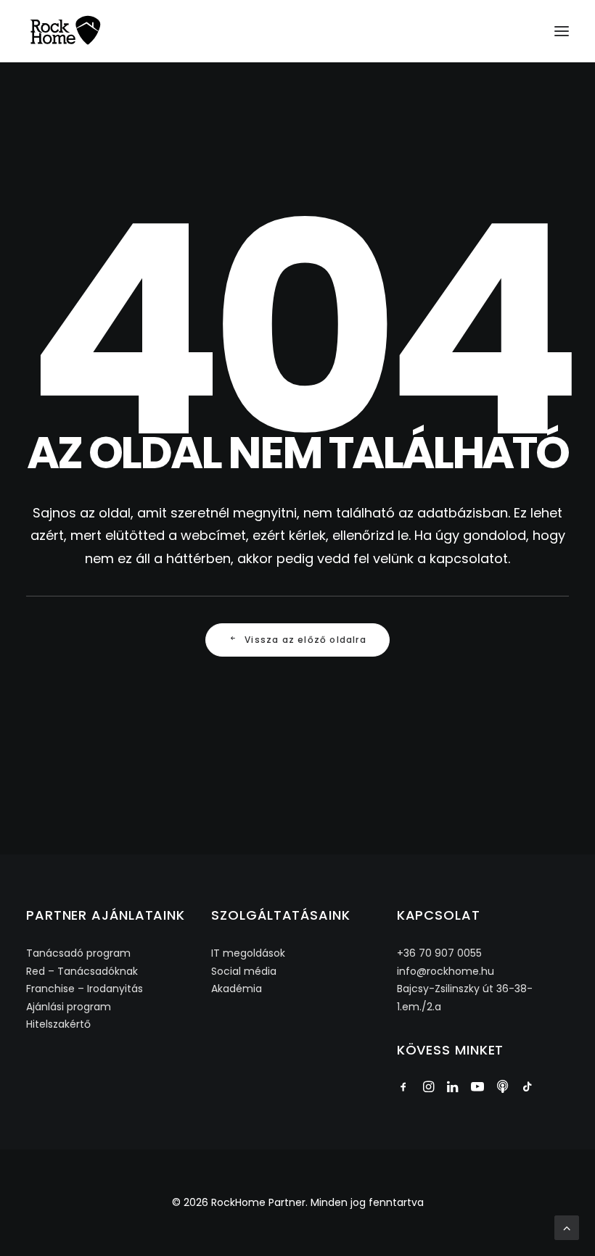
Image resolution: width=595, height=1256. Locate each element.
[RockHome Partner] (65, 31)
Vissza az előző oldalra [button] (305, 639)
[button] (561, 31)
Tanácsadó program (78, 953)
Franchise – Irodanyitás (84, 988)
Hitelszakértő (58, 1024)
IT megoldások (248, 953)
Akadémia (236, 988)
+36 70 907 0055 (439, 953)
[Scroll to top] (566, 1226)
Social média (243, 971)
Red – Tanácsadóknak (82, 971)
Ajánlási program (68, 1006)
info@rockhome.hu (445, 971)
